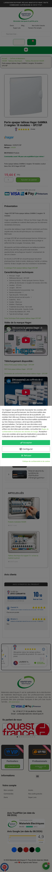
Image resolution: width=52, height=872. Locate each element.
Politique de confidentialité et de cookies (36, 461)
